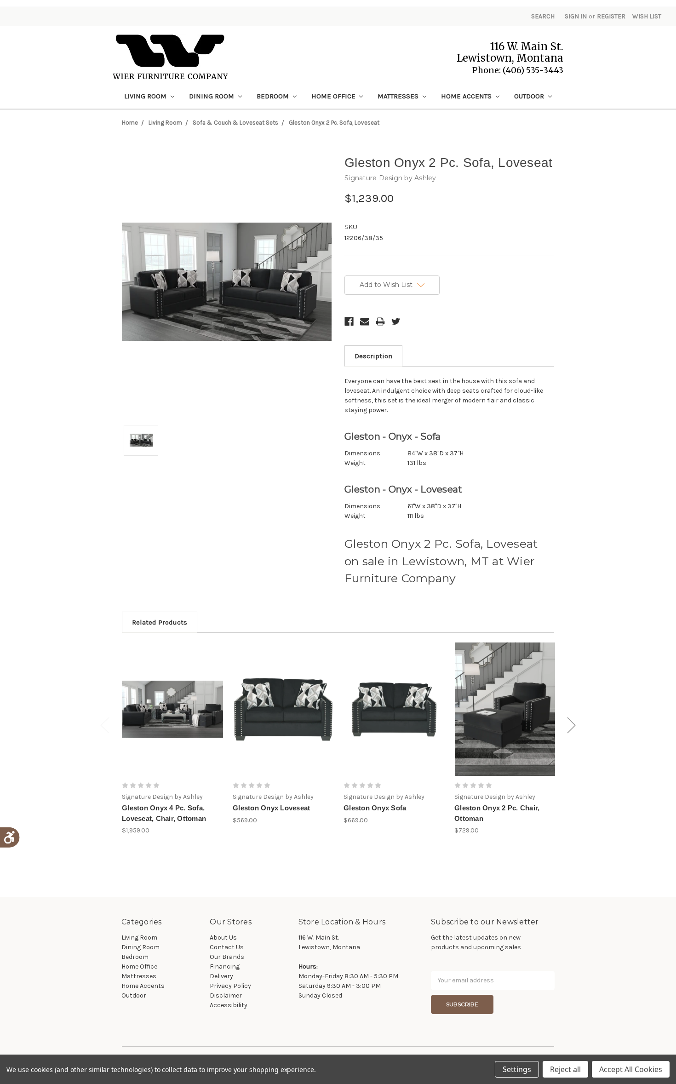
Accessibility (228, 1005)
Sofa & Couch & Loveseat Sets (235, 122)
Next (571, 725)
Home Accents (467, 96)
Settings (517, 1069)
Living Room (146, 96)
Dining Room (212, 96)
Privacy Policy (230, 986)
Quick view (172, 709)
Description (373, 356)
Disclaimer (226, 995)
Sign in (576, 16)
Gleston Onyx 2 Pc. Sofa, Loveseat (334, 122)
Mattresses (399, 96)
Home (130, 122)
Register (611, 16)
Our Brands (227, 957)
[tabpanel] (172, 738)
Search (543, 16)
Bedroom (274, 96)
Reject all (565, 1069)
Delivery (221, 976)
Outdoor (530, 96)
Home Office (334, 96)
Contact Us (227, 947)
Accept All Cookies (630, 1069)
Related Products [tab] (159, 622)
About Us (223, 937)
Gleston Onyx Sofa (375, 808)
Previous (105, 725)
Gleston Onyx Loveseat (271, 808)
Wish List (646, 16)
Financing (225, 966)
